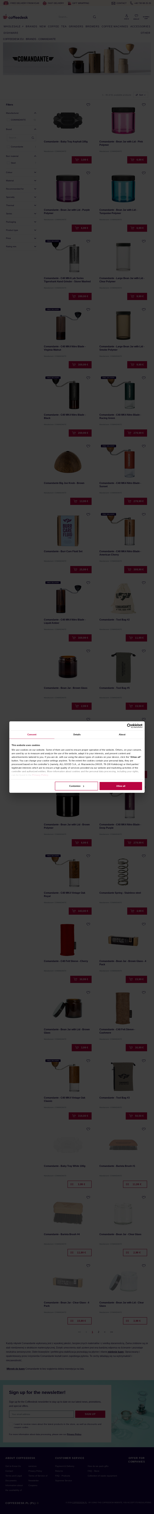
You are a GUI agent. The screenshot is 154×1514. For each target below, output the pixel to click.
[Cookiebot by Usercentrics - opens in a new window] (129, 726)
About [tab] (122, 734)
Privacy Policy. (40, 775)
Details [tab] (77, 734)
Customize (74, 786)
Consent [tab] (31, 734)
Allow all (120, 786)
